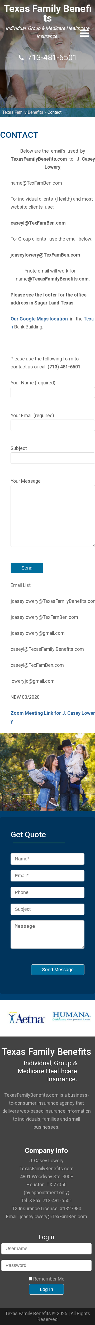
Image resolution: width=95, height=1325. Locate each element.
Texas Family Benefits (48, 13)
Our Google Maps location (39, 319)
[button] (84, 33)
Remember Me (48, 1279)
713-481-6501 (52, 57)
